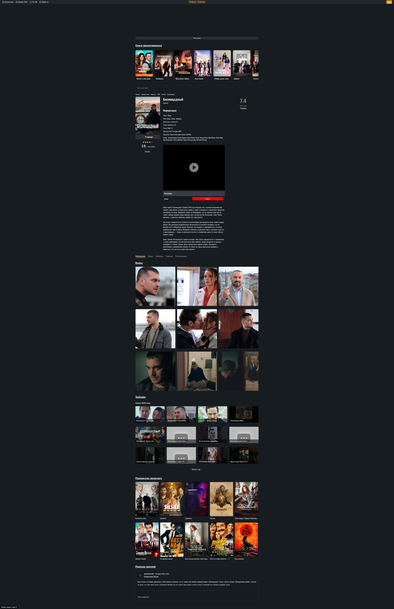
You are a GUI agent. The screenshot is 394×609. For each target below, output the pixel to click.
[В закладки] (137, 484)
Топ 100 (34, 2)
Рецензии (243, 108)
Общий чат (45, 2)
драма (173, 118)
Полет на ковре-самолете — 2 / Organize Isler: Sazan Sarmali (222, 543)
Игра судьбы (198, 51)
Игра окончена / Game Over (247, 543)
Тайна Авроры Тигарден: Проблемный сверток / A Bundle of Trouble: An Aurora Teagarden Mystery (247, 502)
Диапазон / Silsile (172, 502)
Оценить (147, 151)
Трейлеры (140, 397)
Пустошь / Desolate (222, 502)
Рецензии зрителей (145, 566)
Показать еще (196, 469)
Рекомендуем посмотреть (148, 478)
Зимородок (158, 51)
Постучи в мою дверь (142, 51)
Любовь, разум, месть (220, 51)
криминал (178, 118)
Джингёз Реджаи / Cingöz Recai (147, 543)
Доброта (235, 51)
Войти (389, 2)
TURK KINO (197, 2)
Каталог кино (9, 2)
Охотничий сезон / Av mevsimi (147, 502)
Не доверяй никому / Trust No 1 (172, 543)
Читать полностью (143, 597)
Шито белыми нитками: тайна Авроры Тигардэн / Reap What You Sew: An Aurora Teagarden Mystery (197, 543)
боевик (169, 118)
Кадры (139, 263)
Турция (169, 115)
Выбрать (207, 199)
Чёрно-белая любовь (181, 51)
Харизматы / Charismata (197, 502)
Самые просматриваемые (148, 45)
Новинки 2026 (22, 2)
